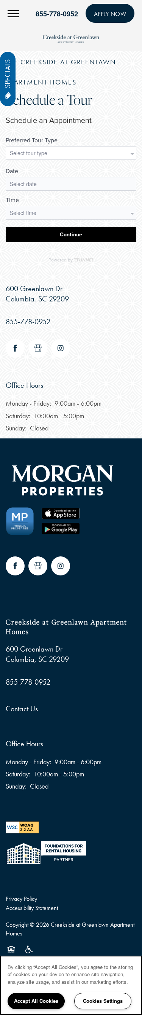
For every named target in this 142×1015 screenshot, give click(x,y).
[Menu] (13, 13)
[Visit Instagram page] (60, 348)
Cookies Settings (103, 1000)
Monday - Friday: (28, 403)
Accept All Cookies (36, 1000)
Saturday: (18, 416)
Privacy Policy (21, 898)
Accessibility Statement (32, 907)
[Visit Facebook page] (15, 348)
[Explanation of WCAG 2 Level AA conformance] (22, 826)
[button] (110, 13)
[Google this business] (37, 348)
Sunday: (16, 428)
